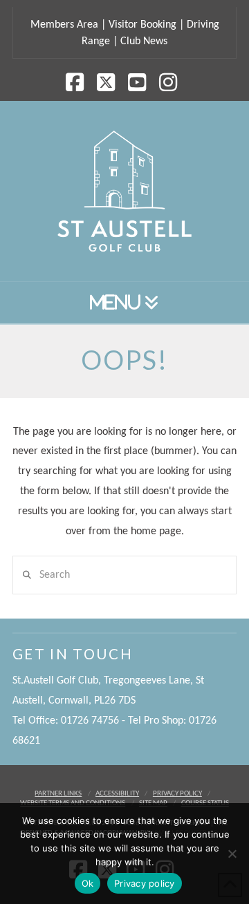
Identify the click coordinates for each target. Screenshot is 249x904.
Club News (143, 41)
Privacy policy (144, 883)
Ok (88, 883)
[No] (232, 853)
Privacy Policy (177, 794)
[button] (124, 303)
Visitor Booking (142, 24)
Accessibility (117, 794)
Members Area (64, 24)
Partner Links (58, 794)
